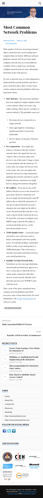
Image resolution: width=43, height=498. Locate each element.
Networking (11, 43)
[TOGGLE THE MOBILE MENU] (3, 3)
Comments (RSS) (28, 493)
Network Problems (13, 308)
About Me (9, 400)
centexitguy (8, 40)
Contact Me (9, 404)
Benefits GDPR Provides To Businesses (24, 335)
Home (7, 396)
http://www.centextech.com (15, 416)
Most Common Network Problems (20, 29)
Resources (9, 408)
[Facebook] (4, 432)
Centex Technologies (25, 298)
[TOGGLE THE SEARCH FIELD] (39, 3)
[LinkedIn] (13, 432)
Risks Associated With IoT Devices (17, 324)
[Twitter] (9, 432)
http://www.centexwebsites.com (17, 420)
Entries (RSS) (13, 493)
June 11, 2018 (22, 40)
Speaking (8, 412)
